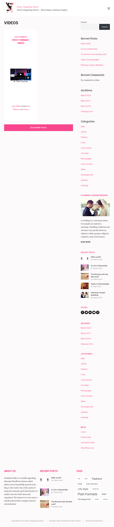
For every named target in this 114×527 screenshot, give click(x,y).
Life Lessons (86, 148)
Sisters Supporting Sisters (28, 6)
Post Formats (21, 37)
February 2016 (87, 111)
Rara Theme (76, 521)
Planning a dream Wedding (92, 65)
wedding (84, 185)
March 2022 (86, 95)
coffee (84, 132)
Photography (86, 159)
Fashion (84, 137)
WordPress (99, 521)
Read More (86, 242)
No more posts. (40, 128)
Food (83, 142)
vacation (84, 180)
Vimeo (25, 109)
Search (84, 22)
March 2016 (86, 106)
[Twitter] (86, 312)
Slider (83, 169)
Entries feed (86, 437)
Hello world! (86, 43)
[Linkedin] (90, 312)
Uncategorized (87, 175)
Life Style (85, 153)
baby (83, 126)
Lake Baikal (16, 106)
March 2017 (86, 101)
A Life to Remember (89, 49)
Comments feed (88, 442)
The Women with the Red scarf (94, 54)
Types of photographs (90, 60)
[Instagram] (97, 312)
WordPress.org (87, 448)
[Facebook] (82, 312)
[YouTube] (94, 312)
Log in (83, 432)
